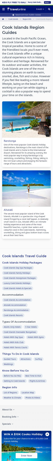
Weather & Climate (12, 397)
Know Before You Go (15, 370)
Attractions (26, 359)
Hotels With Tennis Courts (15, 347)
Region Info (9, 387)
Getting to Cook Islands (14, 381)
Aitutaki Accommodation (15, 305)
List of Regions (10, 392)
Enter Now (26, 455)
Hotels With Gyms (36, 337)
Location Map (28, 392)
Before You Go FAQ (12, 375)
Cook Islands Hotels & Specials (18, 288)
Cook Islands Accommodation (17, 300)
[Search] (48, 9)
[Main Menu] (4, 9)
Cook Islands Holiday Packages (22, 262)
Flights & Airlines (37, 381)
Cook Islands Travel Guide (24, 256)
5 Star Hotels (31, 327)
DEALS (47, 2)
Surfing (38, 359)
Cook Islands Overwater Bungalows (20, 332)
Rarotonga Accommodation (16, 310)
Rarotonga (10, 140)
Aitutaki (8, 209)
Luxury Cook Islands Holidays (17, 283)
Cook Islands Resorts (13, 315)
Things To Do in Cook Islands (20, 353)
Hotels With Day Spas (13, 337)
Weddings (8, 364)
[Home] (16, 9)
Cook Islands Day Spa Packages (18, 267)
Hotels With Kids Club (14, 342)
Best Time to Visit (33, 375)
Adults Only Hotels (12, 327)
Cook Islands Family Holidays (17, 273)
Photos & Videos (33, 397)
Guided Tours (10, 359)
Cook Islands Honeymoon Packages (20, 278)
